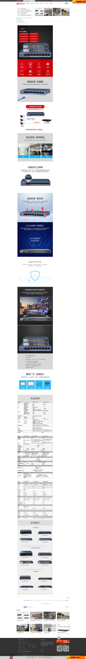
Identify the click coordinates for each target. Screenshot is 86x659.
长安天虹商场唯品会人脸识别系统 (36, 620)
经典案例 (41, 621)
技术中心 (19, 17)
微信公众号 (65, 0)
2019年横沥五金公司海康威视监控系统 (26, 15)
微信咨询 (20, 649)
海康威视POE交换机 (23, 8)
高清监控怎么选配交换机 (61, 632)
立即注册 (50, 603)
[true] (34, 0)
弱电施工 (68, 621)
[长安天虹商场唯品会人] (48, 11)
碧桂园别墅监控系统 (20, 632)
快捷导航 (60, 3)
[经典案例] (18, 11)
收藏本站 (20, 0)
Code (29, 600)
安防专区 (37, 3)
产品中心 (22, 17)
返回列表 (68, 597)
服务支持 (32, 3)
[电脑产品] (18, 8)
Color (25, 600)
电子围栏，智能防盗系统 (24, 12)
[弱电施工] (18, 12)
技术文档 (41, 3)
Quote (28, 600)
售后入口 (61, 0)
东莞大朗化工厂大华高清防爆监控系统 (26, 11)
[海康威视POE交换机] (39, 11)
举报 (67, 595)
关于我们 (46, 3)
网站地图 (68, 0)
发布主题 (20, 19)
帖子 (24, 0)
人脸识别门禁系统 (47, 632)
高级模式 (67, 600)
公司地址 (20, 651)
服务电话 (20, 642)
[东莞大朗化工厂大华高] (57, 11)
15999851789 (23, 644)
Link (27, 600)
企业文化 (42, 650)
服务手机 (30, 644)
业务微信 (20, 644)
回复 (19, 595)
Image (26, 600)
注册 (66, 3)
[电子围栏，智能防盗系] (65, 11)
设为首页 (18, 0)
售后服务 (42, 651)
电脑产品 (25, 17)
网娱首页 (27, 3)
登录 (68, 3)
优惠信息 (51, 3)
